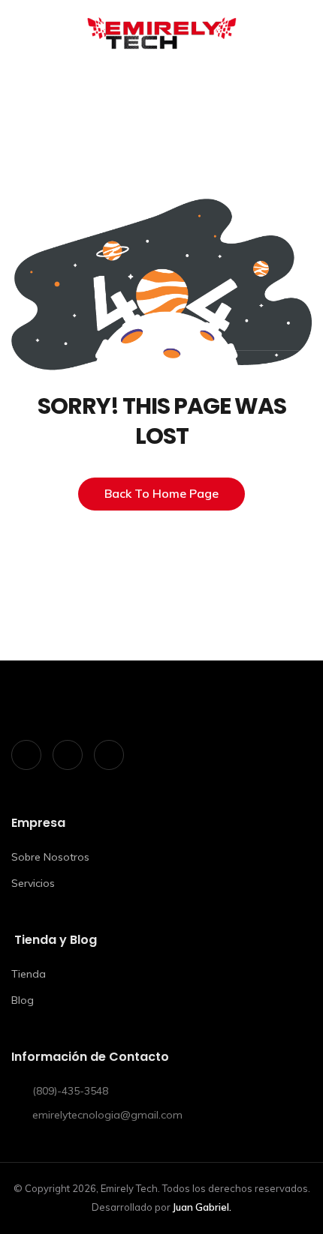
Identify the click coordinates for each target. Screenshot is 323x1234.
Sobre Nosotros (50, 857)
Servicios (33, 883)
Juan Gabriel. (202, 1207)
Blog (22, 1000)
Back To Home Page (161, 493)
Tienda (28, 974)
